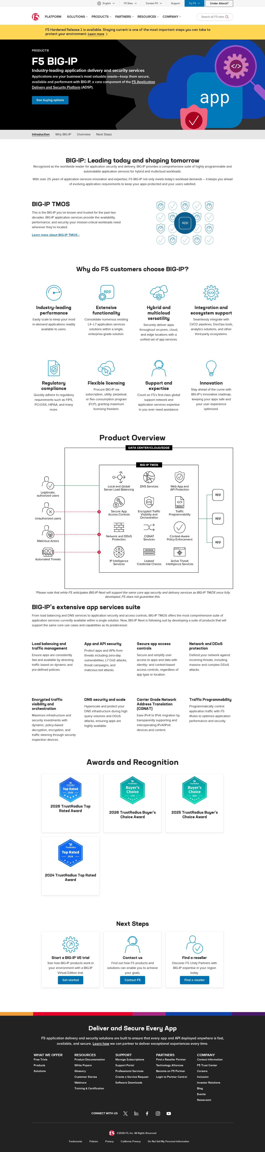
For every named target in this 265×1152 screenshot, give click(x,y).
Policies (93, 1141)
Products (39, 1065)
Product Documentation (89, 1059)
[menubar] (132, 3)
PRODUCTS (40, 50)
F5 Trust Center (207, 1065)
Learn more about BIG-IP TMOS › (56, 235)
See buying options (50, 100)
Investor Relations (208, 1082)
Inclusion (203, 1077)
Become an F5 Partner (170, 1071)
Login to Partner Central (171, 1077)
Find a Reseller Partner (171, 1059)
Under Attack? (219, 3)
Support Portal (124, 1065)
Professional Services (129, 1071)
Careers (202, 1071)
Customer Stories (85, 1077)
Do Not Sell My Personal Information (168, 1141)
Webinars (80, 1082)
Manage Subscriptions (129, 1059)
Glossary (80, 1071)
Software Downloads (128, 1082)
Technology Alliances (169, 1065)
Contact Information (210, 1059)
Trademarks (75, 1141)
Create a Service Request (131, 1077)
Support (175, 3)
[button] (132, 517)
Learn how (101, 1044)
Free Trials (40, 1059)
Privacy (109, 1141)
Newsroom (204, 1100)
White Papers (83, 1065)
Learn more (96, 34)
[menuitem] (106, 3)
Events (201, 1094)
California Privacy (131, 1141)
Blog (200, 1088)
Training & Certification (89, 1088)
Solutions (40, 1071)
